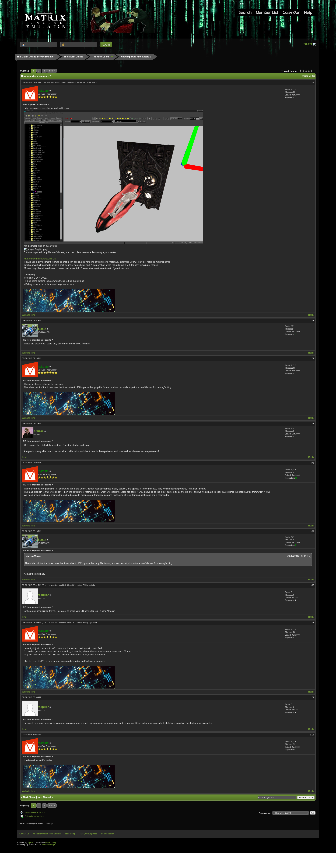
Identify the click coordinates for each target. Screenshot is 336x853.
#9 (313, 697)
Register (307, 43)
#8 (313, 622)
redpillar (92, 585)
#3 (313, 358)
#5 (313, 463)
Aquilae (38, 431)
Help (308, 12)
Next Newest (44, 797)
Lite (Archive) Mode (88, 834)
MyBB (30, 842)
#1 (313, 82)
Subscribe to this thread (35, 816)
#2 (313, 320)
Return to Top (69, 834)
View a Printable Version (35, 812)
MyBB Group (50, 842)
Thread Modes (308, 76)
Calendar (291, 12)
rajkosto (92, 82)
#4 (313, 423)
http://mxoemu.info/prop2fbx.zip (40, 258)
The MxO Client (100, 56)
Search (245, 12)
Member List (267, 12)
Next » (52, 71)
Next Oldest (29, 797)
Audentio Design (48, 845)
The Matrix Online (73, 56)
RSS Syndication (107, 834)
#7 (313, 585)
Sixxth (42, 328)
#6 (313, 531)
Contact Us (24, 834)
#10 (312, 735)
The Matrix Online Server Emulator (35, 56)
